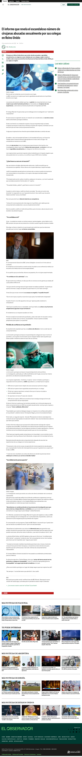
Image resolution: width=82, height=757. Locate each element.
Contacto (39, 754)
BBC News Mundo (26, 4)
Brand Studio (66, 736)
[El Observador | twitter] (68, 729)
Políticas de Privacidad (17, 754)
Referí (25, 736)
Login (63, 4)
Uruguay (5, 1)
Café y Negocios (38, 736)
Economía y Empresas (50, 736)
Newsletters (72, 739)
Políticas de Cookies (6, 754)
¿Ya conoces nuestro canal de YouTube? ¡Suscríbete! (22, 585)
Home (3, 736)
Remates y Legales (40, 739)
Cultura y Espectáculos (9, 739)
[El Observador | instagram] (73, 729)
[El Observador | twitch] (79, 732)
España (17, 1)
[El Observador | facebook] (71, 729)
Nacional (30, 736)
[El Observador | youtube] (76, 729)
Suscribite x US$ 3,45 (73, 4)
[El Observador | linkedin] (70, 732)
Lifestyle (19, 739)
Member (8, 736)
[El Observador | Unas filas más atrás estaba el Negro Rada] (31, 640)
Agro (59, 736)
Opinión (25, 739)
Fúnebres (31, 739)
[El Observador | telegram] (76, 732)
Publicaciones (63, 739)
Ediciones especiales (52, 739)
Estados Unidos (25, 1)
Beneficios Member (16, 736)
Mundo (73, 736)
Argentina (11, 1)
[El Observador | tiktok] (79, 729)
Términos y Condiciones (30, 754)
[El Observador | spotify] (73, 732)
